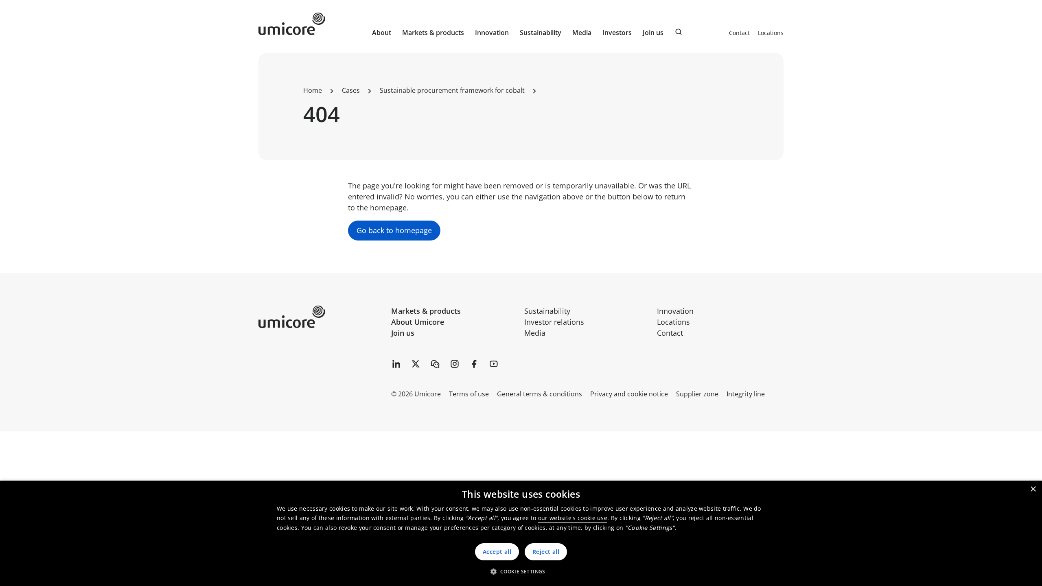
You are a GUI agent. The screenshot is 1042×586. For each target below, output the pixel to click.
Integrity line (746, 393)
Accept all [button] (497, 551)
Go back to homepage (394, 230)
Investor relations (554, 322)
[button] (521, 571)
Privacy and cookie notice (629, 393)
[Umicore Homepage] (321, 317)
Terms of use (469, 393)
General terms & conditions (539, 393)
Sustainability (547, 311)
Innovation (492, 32)
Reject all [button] (545, 551)
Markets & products (426, 311)
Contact (739, 33)
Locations (771, 33)
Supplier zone (697, 393)
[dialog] (521, 533)
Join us (402, 333)
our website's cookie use (572, 518)
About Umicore (417, 322)
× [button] (1033, 489)
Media (534, 333)
